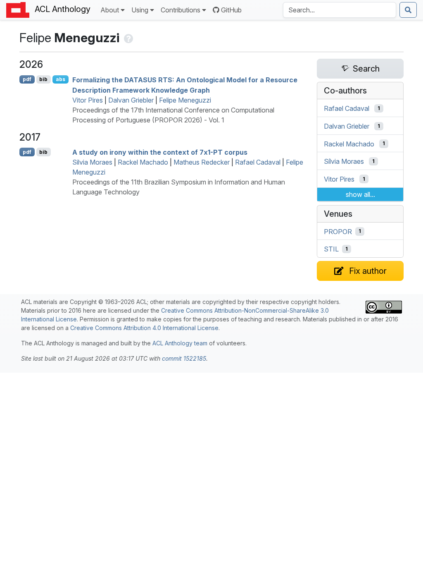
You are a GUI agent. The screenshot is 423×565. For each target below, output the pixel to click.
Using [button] (139, 10)
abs (60, 79)
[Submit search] (408, 10)
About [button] (109, 10)
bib (43, 79)
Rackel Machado (143, 162)
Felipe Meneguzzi (185, 100)
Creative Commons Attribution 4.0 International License (144, 327)
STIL (331, 249)
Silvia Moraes (92, 162)
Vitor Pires (87, 100)
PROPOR (338, 231)
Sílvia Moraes (344, 161)
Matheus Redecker (201, 162)
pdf (27, 79)
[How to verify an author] (127, 37)
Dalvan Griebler (131, 100)
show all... (360, 194)
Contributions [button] (180, 10)
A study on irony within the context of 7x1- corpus (159, 152)
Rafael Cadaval (257, 162)
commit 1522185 (184, 358)
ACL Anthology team (179, 343)
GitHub (231, 10)
